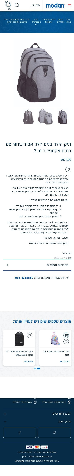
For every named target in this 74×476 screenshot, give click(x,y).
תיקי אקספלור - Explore (49, 20)
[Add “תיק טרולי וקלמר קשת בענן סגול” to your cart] (66, 335)
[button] (38, 368)
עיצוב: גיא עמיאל (51, 461)
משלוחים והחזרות (57, 265)
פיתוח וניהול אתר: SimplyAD (28, 461)
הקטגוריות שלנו (61, 414)
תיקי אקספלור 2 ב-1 (36, 22)
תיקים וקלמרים (60, 20)
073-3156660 (24, 278)
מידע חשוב (64, 421)
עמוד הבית (68, 20)
